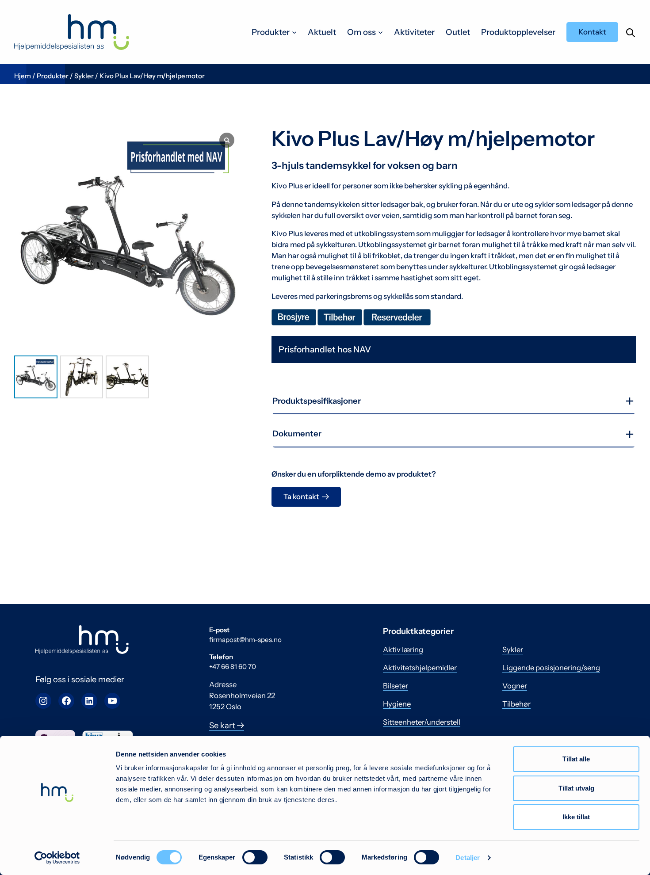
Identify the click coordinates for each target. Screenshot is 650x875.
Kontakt (592, 31)
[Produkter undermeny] (294, 32)
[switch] (255, 857)
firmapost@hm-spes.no (245, 639)
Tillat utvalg (576, 788)
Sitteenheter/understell (421, 722)
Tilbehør (516, 703)
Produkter (53, 76)
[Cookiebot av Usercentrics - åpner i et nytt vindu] (57, 857)
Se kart (223, 725)
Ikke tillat (576, 817)
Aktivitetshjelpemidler (420, 667)
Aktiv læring (403, 649)
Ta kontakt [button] (301, 496)
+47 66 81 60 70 (232, 666)
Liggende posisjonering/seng (551, 667)
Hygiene (397, 703)
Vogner (514, 685)
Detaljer (467, 857)
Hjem (22, 76)
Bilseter (395, 685)
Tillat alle (576, 759)
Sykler (84, 76)
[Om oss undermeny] (380, 32)
